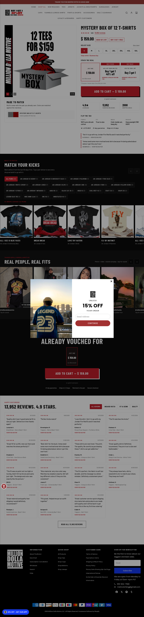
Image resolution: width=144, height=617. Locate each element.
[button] (15, 612)
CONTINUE (93, 323)
